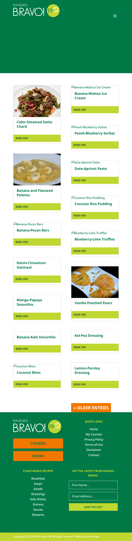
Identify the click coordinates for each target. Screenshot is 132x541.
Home (94, 429)
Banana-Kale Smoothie (36, 337)
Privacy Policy (94, 439)
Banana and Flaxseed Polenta (35, 192)
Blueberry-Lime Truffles (95, 239)
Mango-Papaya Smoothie (29, 302)
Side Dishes (38, 499)
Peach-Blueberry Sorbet (95, 133)
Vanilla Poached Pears (93, 303)
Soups (38, 484)
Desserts (38, 515)
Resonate (93, 536)
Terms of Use (94, 445)
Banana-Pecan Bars (33, 230)
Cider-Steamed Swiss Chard (34, 124)
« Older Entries (91, 407)
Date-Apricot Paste (91, 168)
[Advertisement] (66, 49)
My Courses (94, 434)
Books (38, 456)
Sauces (38, 509)
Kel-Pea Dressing (89, 335)
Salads (38, 489)
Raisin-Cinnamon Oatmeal (31, 265)
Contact (93, 455)
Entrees (38, 504)
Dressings (38, 494)
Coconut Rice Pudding (93, 203)
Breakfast (38, 478)
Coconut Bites (29, 372)
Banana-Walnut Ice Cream (91, 95)
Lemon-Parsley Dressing (87, 370)
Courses (38, 443)
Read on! (22, 138)
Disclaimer (93, 450)
